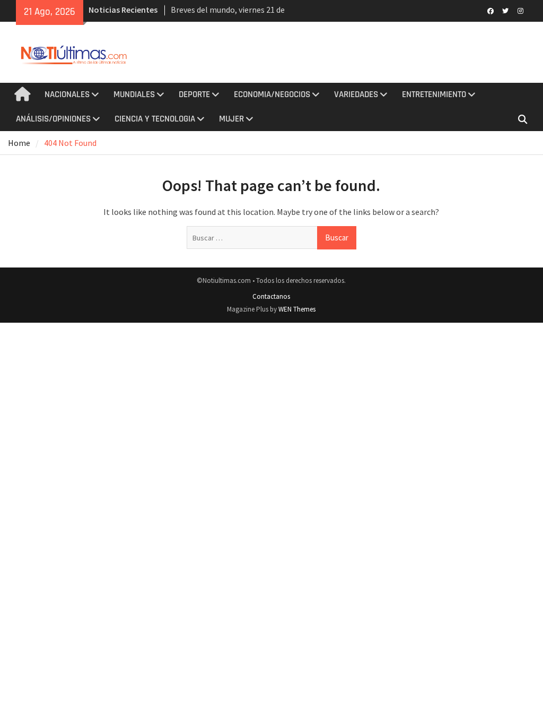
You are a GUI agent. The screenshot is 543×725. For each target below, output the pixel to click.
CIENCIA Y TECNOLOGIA (155, 119)
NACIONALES (67, 94)
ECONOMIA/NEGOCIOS (272, 94)
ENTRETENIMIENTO (434, 94)
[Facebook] (490, 10)
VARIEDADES (356, 94)
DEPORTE (194, 94)
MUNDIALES (134, 94)
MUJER (231, 119)
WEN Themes (297, 309)
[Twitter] (505, 10)
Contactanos (271, 296)
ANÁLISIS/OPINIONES (53, 119)
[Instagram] (520, 10)
